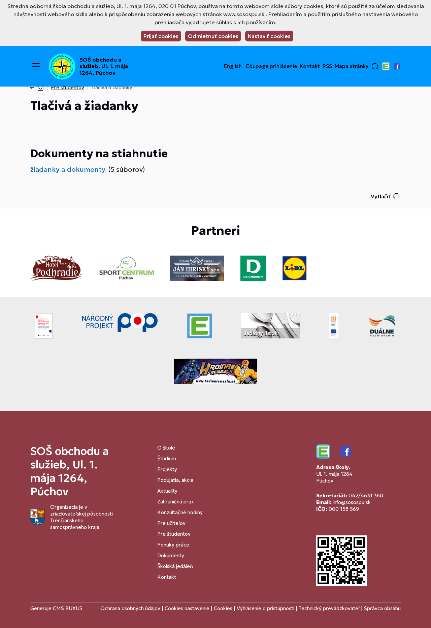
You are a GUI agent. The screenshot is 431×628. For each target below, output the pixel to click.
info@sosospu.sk (352, 502)
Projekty (167, 469)
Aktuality (167, 491)
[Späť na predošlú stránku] (33, 87)
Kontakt (310, 66)
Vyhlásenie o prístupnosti (265, 608)
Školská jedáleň (175, 566)
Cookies (224, 608)
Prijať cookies (160, 36)
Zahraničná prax (175, 501)
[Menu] (36, 66)
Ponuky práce (173, 544)
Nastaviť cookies (269, 36)
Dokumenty (170, 555)
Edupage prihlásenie (271, 66)
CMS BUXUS (67, 608)
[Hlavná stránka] (40, 87)
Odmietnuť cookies (213, 36)
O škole (166, 447)
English (233, 66)
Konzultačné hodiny (180, 512)
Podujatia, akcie (175, 480)
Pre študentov (67, 87)
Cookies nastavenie (187, 608)
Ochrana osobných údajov (130, 608)
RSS (327, 66)
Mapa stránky (351, 66)
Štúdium (166, 458)
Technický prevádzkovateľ (329, 608)
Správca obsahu (382, 608)
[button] (375, 66)
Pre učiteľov (171, 523)
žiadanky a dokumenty (67, 169)
